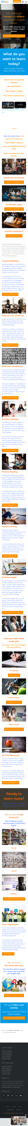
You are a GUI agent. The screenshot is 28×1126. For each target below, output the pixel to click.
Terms (20, 1106)
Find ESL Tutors (6, 1072)
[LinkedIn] (12, 1096)
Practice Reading (6, 1055)
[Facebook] (4, 1096)
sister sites (17, 1087)
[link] (4, 104)
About (7, 1106)
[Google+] (16, 1096)
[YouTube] (21, 1096)
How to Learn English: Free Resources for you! (8, 104)
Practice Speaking (7, 1053)
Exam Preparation (7, 1070)
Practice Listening (7, 1051)
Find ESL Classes (6, 1074)
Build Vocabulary (6, 1068)
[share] (11, 103)
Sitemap (18, 1110)
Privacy (14, 1106)
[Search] (26, 2)
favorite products (7, 1087)
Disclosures (10, 1110)
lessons (11, 254)
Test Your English (14, 86)
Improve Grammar (7, 1066)
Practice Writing (6, 1056)
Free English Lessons (14, 142)
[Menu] (22, 2)
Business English (6, 1058)
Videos (14, 128)
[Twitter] (8, 1096)
